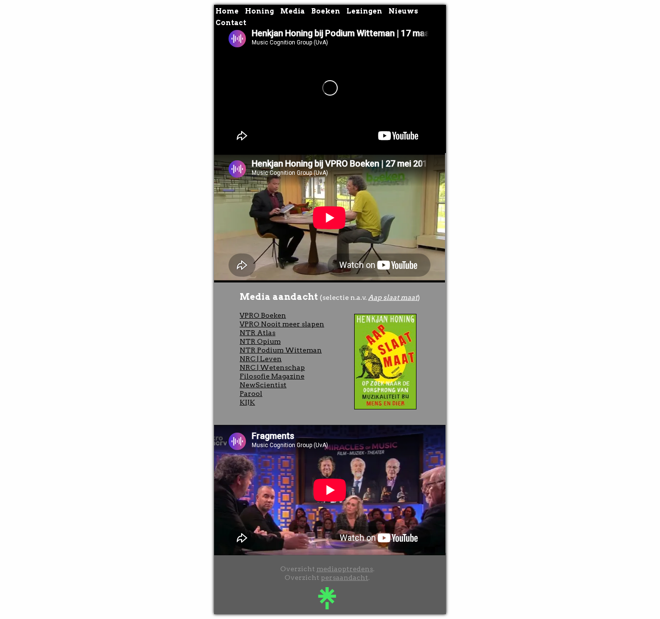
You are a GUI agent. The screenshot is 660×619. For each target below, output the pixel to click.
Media (292, 11)
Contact (230, 23)
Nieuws (403, 11)
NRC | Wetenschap (272, 367)
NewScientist (263, 385)
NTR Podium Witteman (281, 350)
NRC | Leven (261, 359)
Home (227, 11)
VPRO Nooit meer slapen (282, 324)
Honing (259, 11)
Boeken (325, 11)
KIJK (247, 402)
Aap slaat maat (392, 297)
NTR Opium (260, 341)
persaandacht (344, 577)
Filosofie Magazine (272, 376)
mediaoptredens (344, 569)
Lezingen (364, 11)
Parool (251, 393)
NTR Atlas (257, 333)
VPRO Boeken (263, 315)
